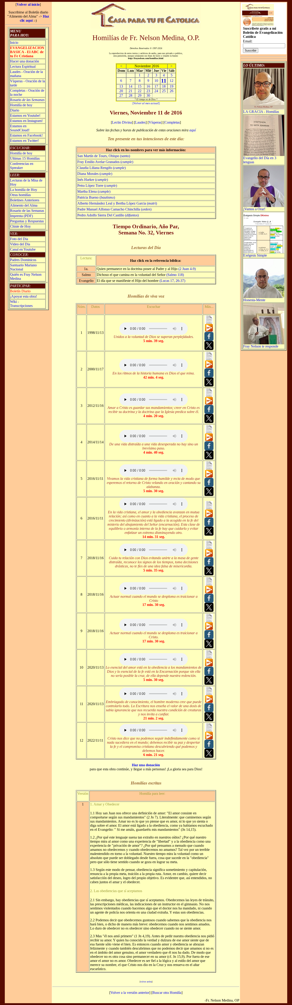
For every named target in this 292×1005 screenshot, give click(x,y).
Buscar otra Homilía (166, 993)
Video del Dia (20, 244)
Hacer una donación (24, 61)
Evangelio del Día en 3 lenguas (259, 160)
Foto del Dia (19, 239)
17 (156, 86)
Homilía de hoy (21, 105)
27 (121, 95)
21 (130, 91)
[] (146, 103)
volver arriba (146, 981)
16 (148, 86)
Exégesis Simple (255, 255)
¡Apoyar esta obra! (23, 296)
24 (156, 91)
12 (171, 81)
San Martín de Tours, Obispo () (103, 156)
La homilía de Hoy (23, 190)
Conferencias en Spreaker (21, 166)
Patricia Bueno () (96, 197)
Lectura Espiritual (23, 66)
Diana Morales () (94, 174)
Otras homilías (20, 195)
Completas (172, 122)
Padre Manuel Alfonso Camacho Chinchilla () (114, 209)
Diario (14, 110)
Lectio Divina (122, 122)
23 (148, 91)
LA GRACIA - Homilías (261, 112)
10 (156, 81)
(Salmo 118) (175, 275)
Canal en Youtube (23, 249)
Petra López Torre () (97, 185)
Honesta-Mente (254, 300)
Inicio (14, 42)
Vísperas (155, 122)
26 (171, 91)
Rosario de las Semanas (27, 211)
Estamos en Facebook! (26, 135)
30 (148, 95)
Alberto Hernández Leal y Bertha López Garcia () (117, 203)
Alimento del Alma (23, 205)
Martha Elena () (93, 191)
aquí (192, 130)
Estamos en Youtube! (25, 115)
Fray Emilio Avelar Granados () (105, 162)
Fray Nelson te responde (260, 346)
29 (139, 95)
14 (130, 86)
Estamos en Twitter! (24, 141)
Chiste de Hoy (20, 226)
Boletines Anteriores (24, 200)
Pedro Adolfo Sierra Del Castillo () (108, 215)
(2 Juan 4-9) (187, 269)
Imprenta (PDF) (21, 216)
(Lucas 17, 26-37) (172, 281)
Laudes (140, 122)
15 (139, 86)
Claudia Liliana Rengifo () (101, 168)
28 (130, 95)
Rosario (27, 100)
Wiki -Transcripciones (21, 304)
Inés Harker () (92, 180)
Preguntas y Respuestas (27, 221)
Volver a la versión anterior (129, 993)
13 (121, 86)
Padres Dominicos (23, 260)
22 (139, 91)
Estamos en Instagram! (26, 121)
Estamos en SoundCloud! (19, 128)
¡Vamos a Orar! (254, 209)
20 (121, 91)
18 (164, 86)
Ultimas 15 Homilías (25, 158)
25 (164, 91)
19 (171, 86)
